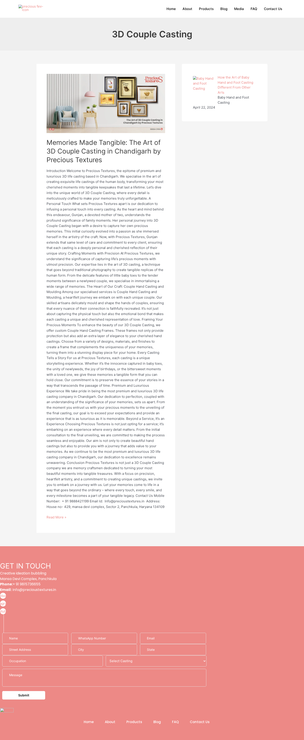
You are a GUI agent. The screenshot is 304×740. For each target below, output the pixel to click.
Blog (223, 9)
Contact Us (273, 9)
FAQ (254, 9)
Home (171, 9)
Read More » (56, 517)
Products (206, 9)
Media (239, 9)
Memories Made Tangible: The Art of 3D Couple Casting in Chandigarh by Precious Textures (104, 151)
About (187, 9)
